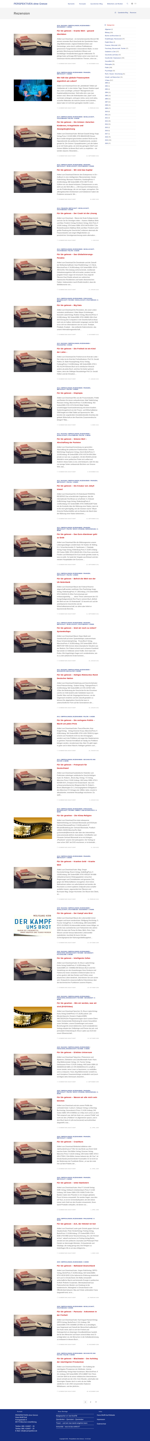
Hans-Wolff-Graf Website (106, 1415)
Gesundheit (61, 27)
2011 (58, 434)
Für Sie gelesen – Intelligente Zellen (73, 958)
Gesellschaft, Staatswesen (77, 166)
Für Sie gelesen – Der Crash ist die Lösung (77, 213)
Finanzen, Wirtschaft (69, 208)
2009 (58, 908)
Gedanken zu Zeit (110, 51)
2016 (58, 25)
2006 (106, 99)
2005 (106, 95)
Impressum (101, 1419)
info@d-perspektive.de (29, 1431)
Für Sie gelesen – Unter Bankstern (73, 1183)
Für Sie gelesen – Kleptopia (70, 393)
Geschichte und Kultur (66, 671)
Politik (70, 118)
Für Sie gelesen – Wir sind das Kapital (74, 170)
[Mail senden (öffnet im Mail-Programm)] (135, 4)
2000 (106, 83)
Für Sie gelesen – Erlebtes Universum (74, 1052)
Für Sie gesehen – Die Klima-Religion (74, 816)
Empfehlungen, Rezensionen (79, 25)
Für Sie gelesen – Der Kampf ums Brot (75, 913)
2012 (58, 388)
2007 (106, 102)
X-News (69, 27)
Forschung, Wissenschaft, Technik (70, 953)
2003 (106, 89)
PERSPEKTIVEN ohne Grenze (30, 3)
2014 (58, 208)
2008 (58, 1306)
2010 (58, 809)
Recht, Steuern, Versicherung (84, 529)
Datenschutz (101, 1424)
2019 (106, 140)
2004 (106, 92)
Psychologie (62, 954)
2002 (106, 86)
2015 (58, 117)
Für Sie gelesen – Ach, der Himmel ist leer (76, 1224)
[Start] (115, 12)
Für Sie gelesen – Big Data (69, 305)
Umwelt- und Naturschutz (85, 810)
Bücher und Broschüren (112, 35)
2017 (106, 134)
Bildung (64, 25)
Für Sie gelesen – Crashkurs (70, 1142)
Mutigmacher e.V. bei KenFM (66, 1416)
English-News (109, 42)
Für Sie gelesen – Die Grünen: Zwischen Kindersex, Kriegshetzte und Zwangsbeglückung (75, 125)
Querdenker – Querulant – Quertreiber (69, 1419)
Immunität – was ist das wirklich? (68, 1427)
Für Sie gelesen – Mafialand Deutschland (76, 1266)
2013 (58, 298)
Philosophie (61, 345)
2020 (106, 143)
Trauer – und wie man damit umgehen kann (71, 1423)
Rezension (133, 12)
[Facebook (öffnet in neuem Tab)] (132, 4)
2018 (106, 137)
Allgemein (108, 29)
